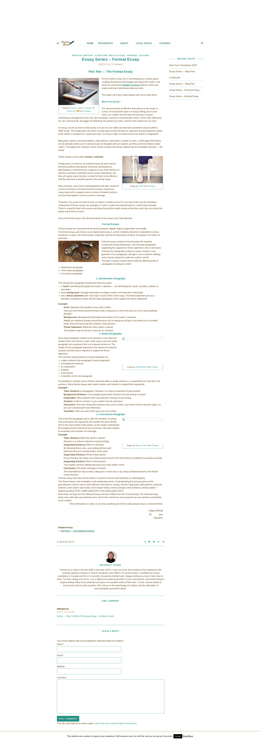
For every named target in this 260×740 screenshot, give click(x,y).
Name (60, 644)
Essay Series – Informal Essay (184, 96)
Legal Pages (144, 43)
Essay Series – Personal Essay (184, 90)
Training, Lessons (138, 55)
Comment (61, 677)
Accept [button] (178, 736)
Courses (165, 43)
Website (61, 666)
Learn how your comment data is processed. (116, 723)
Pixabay (87, 111)
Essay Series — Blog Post (182, 84)
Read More (188, 736)
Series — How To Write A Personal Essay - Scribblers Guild (85, 616)
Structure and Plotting (110, 55)
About (124, 43)
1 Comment (117, 64)
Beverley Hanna (67, 542)
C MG (141, 186)
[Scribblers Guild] (130, 20)
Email (60, 655)
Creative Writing (82, 55)
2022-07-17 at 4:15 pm (65, 612)
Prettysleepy (141, 367)
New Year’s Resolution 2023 (183, 65)
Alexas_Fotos (141, 445)
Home (90, 43)
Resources (105, 43)
